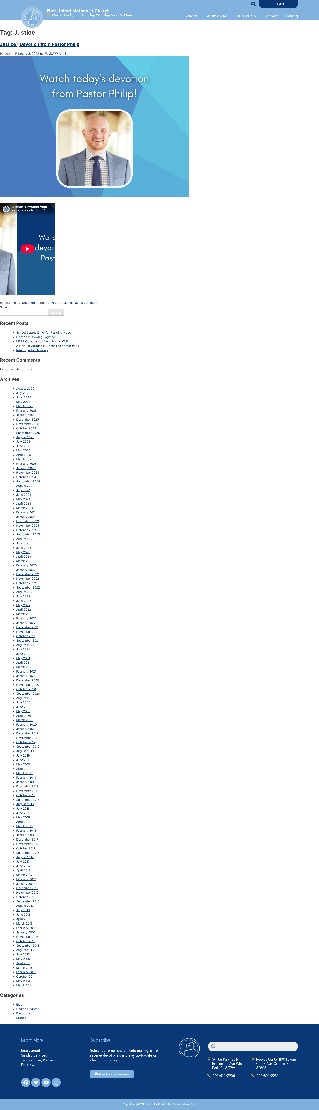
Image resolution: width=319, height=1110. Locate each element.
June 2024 (23, 494)
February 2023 (26, 565)
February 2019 (26, 777)
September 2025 (28, 433)
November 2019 (27, 738)
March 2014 (24, 985)
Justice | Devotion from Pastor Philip (39, 44)
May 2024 (23, 499)
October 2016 (25, 897)
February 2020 (26, 724)
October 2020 (26, 689)
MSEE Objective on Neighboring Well (42, 341)
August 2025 (25, 437)
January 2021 (25, 676)
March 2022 (24, 614)
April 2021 (23, 662)
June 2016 (23, 914)
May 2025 (23, 450)
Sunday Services (34, 1055)
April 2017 (23, 870)
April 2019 (23, 769)
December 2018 (27, 786)
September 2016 (27, 901)
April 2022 (23, 609)
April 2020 (23, 715)
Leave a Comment (84, 302)
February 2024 (26, 512)
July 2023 (23, 543)
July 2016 (23, 910)
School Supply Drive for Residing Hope (43, 332)
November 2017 (27, 844)
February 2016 (26, 928)
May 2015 (23, 959)
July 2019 (23, 755)
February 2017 (26, 879)
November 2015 (27, 937)
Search (5, 307)
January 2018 (25, 835)
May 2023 (23, 552)
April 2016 (23, 919)
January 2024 (26, 517)
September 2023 (28, 534)
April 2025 (23, 455)
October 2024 (26, 477)
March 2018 (24, 826)
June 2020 (23, 707)
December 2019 (27, 733)
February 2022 (26, 618)
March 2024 (24, 508)
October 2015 (25, 941)
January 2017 (25, 883)
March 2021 (24, 667)
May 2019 (23, 764)
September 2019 (27, 746)
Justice (67, 302)
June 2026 (23, 397)
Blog (17, 302)
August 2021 (25, 645)
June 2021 (23, 654)
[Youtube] (46, 1082)
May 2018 (23, 817)
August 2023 (25, 539)
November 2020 (27, 685)
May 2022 (23, 605)
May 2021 (23, 658)
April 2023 (23, 556)
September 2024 (28, 481)
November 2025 (27, 424)
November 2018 (27, 791)
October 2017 (25, 848)
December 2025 (27, 419)
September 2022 (28, 587)
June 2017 (23, 866)
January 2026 (26, 415)
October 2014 (25, 976)
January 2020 (26, 729)
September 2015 (27, 945)
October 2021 (25, 636)
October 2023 (26, 530)
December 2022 (27, 574)
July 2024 (23, 490)
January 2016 (25, 932)
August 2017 (25, 857)
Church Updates (27, 1009)
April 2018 (23, 822)
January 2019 (25, 782)
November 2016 (27, 892)
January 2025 (26, 468)
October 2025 (26, 428)
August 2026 (25, 388)
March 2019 (24, 773)
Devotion (53, 302)
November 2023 (27, 525)
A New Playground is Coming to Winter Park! (47, 346)
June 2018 (23, 813)
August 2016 (25, 906)
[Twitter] (35, 1082)
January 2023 (26, 570)
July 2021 (23, 649)
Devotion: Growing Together (36, 337)
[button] (278, 4)
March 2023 (24, 561)
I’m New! (28, 1065)
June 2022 (23, 601)
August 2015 (25, 950)
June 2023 (23, 547)
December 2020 (27, 680)
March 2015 (24, 967)
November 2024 (27, 472)
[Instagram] (56, 1082)
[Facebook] (25, 1082)
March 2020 (24, 720)
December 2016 (27, 888)
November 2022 (27, 578)
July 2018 (23, 808)
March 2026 (24, 406)
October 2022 (26, 583)
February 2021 (26, 671)
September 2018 (27, 799)
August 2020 (25, 698)
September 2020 (28, 693)
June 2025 (23, 446)
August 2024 (25, 486)
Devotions (29, 302)
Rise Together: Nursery (32, 350)
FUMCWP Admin (56, 53)
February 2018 (26, 830)
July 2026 (23, 393)
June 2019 (23, 760)
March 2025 (24, 459)
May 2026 (23, 402)
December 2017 (27, 839)
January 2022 (26, 623)
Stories (21, 1018)
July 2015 (23, 954)
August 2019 (25, 751)
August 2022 (25, 592)
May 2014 (23, 981)
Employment (30, 1050)
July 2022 (23, 596)
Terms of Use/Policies (38, 1060)
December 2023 (27, 521)
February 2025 (26, 463)
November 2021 (27, 631)
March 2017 (24, 875)
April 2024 (23, 503)
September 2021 (27, 640)
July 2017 (23, 861)
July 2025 (23, 441)
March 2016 (24, 923)
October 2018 (25, 795)
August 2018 (25, 804)
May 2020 (23, 711)
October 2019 (25, 742)
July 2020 (23, 702)
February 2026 (26, 410)
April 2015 (23, 963)
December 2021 (27, 627)
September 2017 (27, 853)
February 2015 (26, 972)
